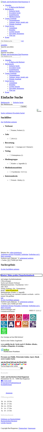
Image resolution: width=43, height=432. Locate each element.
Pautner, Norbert (16, 130)
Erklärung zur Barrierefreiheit (10, 419)
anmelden (4, 45)
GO (22, 41)
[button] (39, 110)
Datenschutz (23, 428)
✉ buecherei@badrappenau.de (11, 383)
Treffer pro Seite (16, 260)
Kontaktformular (6, 385)
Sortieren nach (5, 258)
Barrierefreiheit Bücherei (9, 421)
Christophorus (16, 155)
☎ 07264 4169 (6, 381)
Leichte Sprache (6, 423)
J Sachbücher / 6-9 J (18, 172)
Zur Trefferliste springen (9, 122)
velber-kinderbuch (16, 252)
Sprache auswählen (7, 47)
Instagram (9, 393)
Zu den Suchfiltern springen (10, 269)
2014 (13, 138)
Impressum (31, 428)
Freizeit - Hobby (16, 180)
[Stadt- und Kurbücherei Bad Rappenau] (14, 2)
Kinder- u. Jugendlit (17, 163)
